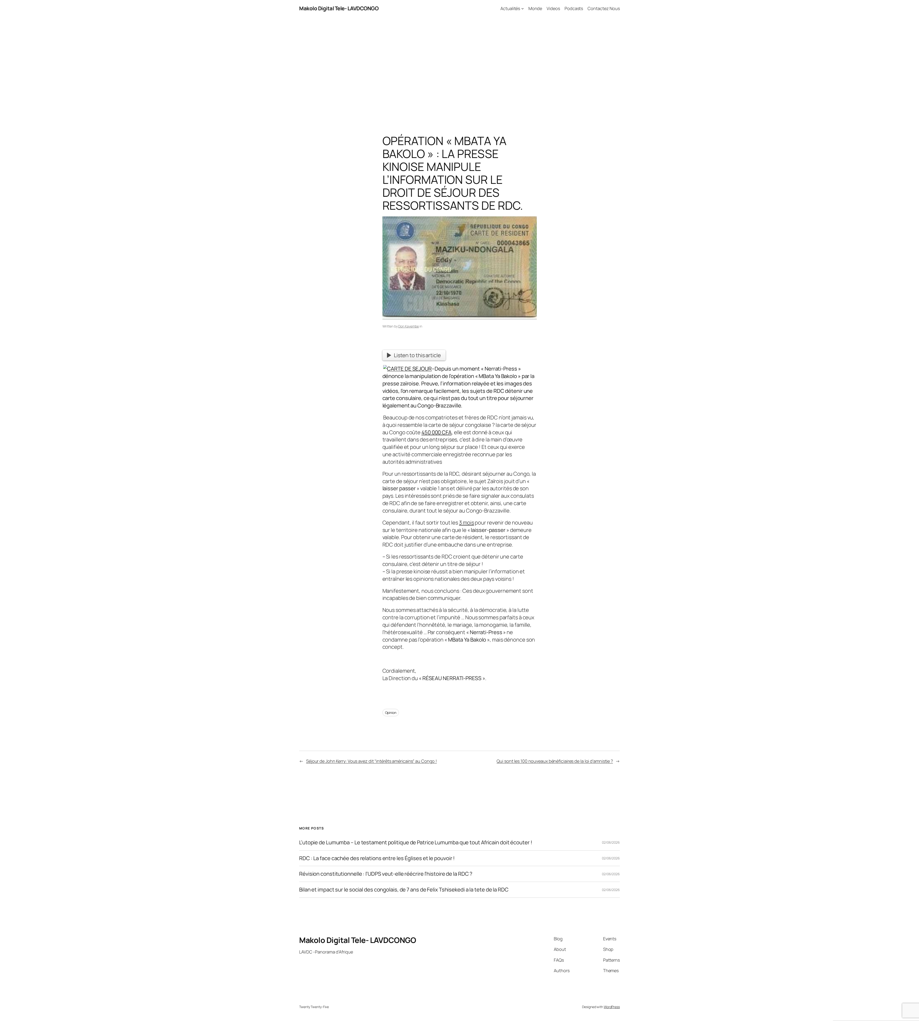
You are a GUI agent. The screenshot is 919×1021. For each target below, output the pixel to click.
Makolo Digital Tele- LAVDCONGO (338, 8)
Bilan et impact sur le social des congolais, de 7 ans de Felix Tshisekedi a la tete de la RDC (404, 890)
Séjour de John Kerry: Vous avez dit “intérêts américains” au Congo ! (371, 761)
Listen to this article (417, 355)
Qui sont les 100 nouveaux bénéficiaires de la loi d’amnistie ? (555, 761)
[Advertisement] (459, 67)
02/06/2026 (611, 842)
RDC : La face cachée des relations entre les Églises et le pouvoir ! (377, 858)
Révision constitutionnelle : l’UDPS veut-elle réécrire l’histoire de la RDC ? (385, 874)
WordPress (612, 1006)
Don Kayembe (408, 326)
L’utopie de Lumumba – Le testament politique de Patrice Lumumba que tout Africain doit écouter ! (415, 843)
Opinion (390, 712)
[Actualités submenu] (522, 8)
